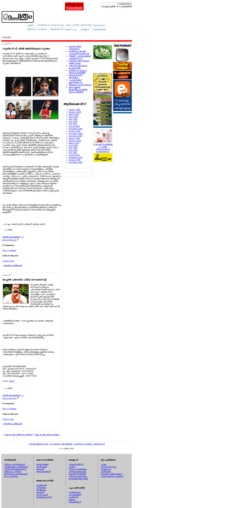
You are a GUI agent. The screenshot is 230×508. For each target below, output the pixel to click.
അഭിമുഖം (41, 490)
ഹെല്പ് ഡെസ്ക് (108, 467)
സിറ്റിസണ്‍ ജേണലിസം (15, 469)
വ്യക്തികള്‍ (75, 502)
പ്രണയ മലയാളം (77, 471)
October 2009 (74, 160)
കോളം (72, 499)
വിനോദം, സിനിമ (12, 471)
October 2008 (74, 131)
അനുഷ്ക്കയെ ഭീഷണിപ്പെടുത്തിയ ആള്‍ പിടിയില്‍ (78, 89)
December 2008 (75, 136)
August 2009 (74, 155)
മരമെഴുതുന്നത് (44, 497)
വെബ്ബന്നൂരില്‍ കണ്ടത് (111, 474)
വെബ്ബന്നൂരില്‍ (108, 6)
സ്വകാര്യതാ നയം (39, 444)
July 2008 (73, 124)
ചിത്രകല (41, 487)
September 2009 (75, 157)
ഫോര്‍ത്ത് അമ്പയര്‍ (78, 479)
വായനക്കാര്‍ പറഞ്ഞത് (112, 476)
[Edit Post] (18, 240)
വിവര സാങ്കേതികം (78, 469)
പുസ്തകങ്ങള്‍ (75, 495)
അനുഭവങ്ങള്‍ (43, 471)
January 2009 (74, 138)
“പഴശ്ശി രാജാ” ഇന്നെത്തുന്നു (76, 81)
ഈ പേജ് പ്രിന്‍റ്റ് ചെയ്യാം (19, 435)
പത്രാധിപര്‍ (99, 444)
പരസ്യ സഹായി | (83, 444)
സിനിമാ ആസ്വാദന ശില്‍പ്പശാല (79, 62)
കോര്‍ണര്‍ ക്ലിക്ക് (77, 474)
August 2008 (74, 126)
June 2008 (73, 121)
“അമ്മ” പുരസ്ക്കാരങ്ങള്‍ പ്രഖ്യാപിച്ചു (80, 57)
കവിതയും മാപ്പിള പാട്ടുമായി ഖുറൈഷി (79, 52)
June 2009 (73, 150)
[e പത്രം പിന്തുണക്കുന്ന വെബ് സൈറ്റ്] (102, 151)
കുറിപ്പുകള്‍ (42, 495)
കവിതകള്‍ (41, 467)
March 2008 (74, 114)
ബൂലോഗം (106, 469)
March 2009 (74, 143)
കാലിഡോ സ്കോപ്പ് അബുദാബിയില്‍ (78, 71)
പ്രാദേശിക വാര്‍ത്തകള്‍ (16, 467)
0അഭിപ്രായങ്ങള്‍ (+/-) (13, 237)
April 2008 (73, 117)
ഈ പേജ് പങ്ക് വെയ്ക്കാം (47, 435)
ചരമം (103, 464)
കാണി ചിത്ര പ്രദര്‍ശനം (75, 47)
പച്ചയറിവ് (73, 497)
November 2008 (75, 133)
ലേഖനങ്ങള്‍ (42, 464)
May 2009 (73, 148)
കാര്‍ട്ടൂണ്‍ (105, 471)
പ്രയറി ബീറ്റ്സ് (76, 464)
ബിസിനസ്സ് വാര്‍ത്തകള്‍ (15, 474)
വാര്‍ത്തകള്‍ (75, 492)
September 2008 (75, 129)
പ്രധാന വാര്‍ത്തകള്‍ (14, 464)
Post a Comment (9, 250)
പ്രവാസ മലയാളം (78, 476)
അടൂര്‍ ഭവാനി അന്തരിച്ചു (75, 76)
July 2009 (73, 153)
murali (11, 381)
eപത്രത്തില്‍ (125, 6)
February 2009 (75, 141)
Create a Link (8, 261)
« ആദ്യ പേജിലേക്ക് (12, 265)
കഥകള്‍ (40, 469)
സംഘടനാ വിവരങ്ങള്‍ (61, 444)
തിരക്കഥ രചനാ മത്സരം (80, 85)
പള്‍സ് (72, 467)
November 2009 (75, 162)
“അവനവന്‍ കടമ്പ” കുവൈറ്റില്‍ (78, 66)
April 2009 (73, 145)
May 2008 (73, 119)
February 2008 (75, 112)
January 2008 (74, 109)
